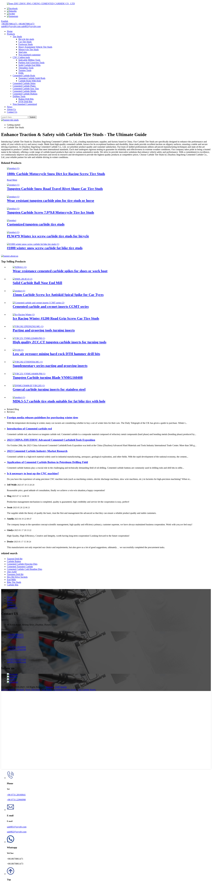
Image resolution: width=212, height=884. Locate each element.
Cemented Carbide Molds (24, 91)
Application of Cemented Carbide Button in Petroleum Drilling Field (47, 462)
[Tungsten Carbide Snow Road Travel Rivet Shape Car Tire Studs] (13, 185)
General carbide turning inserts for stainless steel (49, 389)
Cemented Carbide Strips (24, 83)
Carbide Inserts (8, 689)
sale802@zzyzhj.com (16, 832)
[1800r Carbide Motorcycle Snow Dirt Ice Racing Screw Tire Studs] (13, 168)
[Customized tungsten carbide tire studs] (11, 220)
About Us (11, 109)
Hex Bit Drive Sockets (17, 577)
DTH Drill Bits (25, 101)
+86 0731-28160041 (16, 794)
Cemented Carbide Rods (24, 75)
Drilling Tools (19, 96)
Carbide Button (14, 561)
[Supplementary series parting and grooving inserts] (28, 362)
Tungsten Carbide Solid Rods (31, 78)
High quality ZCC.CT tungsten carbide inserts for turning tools (59, 342)
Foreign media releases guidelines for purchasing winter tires (42, 417)
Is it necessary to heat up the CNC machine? (33, 473)
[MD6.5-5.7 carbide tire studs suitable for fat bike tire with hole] (19, 397)
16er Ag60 (12, 572)
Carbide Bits (12, 585)
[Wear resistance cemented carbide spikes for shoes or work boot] (20, 267)
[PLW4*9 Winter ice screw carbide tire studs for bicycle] (13, 232)
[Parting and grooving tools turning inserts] (28, 326)
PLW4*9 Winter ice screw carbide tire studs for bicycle (48, 236)
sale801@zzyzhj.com (16, 827)
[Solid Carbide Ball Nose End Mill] (22, 279)
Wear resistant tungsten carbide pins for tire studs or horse (50, 200)
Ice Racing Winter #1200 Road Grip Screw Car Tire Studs (56, 318)
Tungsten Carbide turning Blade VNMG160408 (48, 377)
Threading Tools (25, 68)
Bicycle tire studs (26, 39)
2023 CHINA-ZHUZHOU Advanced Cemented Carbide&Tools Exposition (51, 439)
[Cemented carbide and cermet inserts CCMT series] (38, 302)
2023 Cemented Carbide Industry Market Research (37, 451)
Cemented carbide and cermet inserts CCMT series (51, 306)
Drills (21, 73)
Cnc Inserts (47, 689)
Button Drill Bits (26, 99)
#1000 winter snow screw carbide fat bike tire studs (44, 248)
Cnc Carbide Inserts (87, 689)
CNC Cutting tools (21, 57)
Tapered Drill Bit (14, 559)
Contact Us (12, 112)
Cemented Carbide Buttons (25, 94)
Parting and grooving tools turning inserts (44, 330)
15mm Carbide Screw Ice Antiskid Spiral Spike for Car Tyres (58, 295)
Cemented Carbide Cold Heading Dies (24, 569)
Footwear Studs (25, 44)
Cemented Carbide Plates (24, 86)
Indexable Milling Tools (29, 60)
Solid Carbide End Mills (29, 65)
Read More (12, 180)
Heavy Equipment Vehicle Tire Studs (35, 47)
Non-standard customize (29, 54)
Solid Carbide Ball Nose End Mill (37, 283)
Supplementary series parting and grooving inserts (50, 366)
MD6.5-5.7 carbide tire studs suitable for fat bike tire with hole (59, 401)
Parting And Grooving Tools (31, 62)
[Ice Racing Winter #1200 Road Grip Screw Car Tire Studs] (24, 314)
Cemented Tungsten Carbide (20, 566)
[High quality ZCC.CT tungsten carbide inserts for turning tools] (29, 338)
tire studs (20, 689)
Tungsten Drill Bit (15, 574)
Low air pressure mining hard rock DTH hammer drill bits (56, 354)
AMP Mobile (61, 687)
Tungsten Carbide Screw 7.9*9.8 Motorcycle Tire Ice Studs (50, 212)
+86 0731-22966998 (16, 799)
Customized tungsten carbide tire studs (35, 224)
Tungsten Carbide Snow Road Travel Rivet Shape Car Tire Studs (55, 189)
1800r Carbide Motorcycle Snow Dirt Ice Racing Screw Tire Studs (56, 174)
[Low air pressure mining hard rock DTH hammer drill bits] (18, 350)
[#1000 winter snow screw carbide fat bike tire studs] (33, 244)
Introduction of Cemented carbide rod (29, 428)
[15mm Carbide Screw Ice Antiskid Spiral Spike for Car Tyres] (19, 291)
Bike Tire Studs (14, 582)
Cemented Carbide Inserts (64, 689)
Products (11, 34)
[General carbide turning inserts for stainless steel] (29, 385)
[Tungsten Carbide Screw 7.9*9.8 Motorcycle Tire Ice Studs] (13, 208)
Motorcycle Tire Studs (28, 49)
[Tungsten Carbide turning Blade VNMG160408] (29, 373)
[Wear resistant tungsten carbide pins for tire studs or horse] (13, 196)
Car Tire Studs (25, 41)
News (9, 107)
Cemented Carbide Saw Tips (26, 88)
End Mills (11, 579)
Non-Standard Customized (25, 104)
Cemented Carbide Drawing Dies (22, 564)
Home (10, 31)
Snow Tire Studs (32, 689)
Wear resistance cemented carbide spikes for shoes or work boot (60, 271)
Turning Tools (24, 70)
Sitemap (49, 687)
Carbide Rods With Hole (29, 81)
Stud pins (22, 52)
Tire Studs (17, 36)
